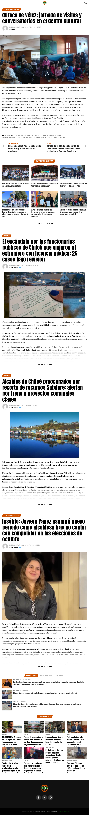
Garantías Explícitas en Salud (15, 137)
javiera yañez (64, 137)
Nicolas (15, 268)
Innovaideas (64, 811)
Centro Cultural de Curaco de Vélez (31, 135)
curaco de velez (54, 135)
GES (31, 137)
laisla (14, 29)
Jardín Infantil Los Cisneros (46, 137)
